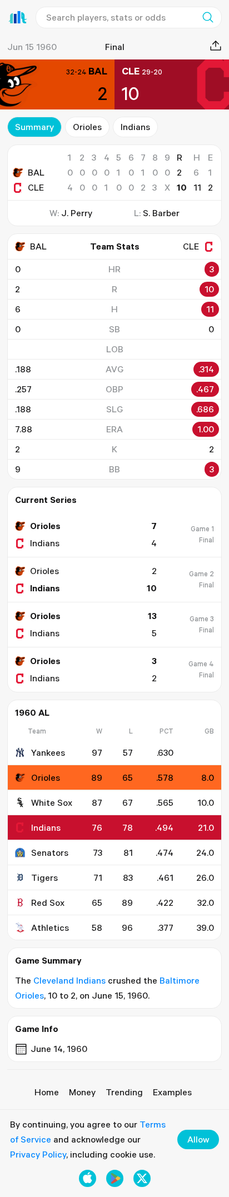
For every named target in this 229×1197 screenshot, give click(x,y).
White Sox (51, 802)
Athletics (50, 927)
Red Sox (47, 902)
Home (46, 1092)
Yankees (48, 752)
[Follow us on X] (142, 1178)
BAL (36, 172)
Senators (49, 852)
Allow (198, 1139)
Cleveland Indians (69, 980)
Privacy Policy (38, 1154)
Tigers (44, 877)
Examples (172, 1092)
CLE (36, 187)
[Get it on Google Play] (114, 1178)
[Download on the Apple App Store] (87, 1178)
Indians (135, 127)
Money (82, 1092)
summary (34, 127)
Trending (124, 1092)
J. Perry (76, 213)
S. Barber (161, 213)
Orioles (87, 127)
